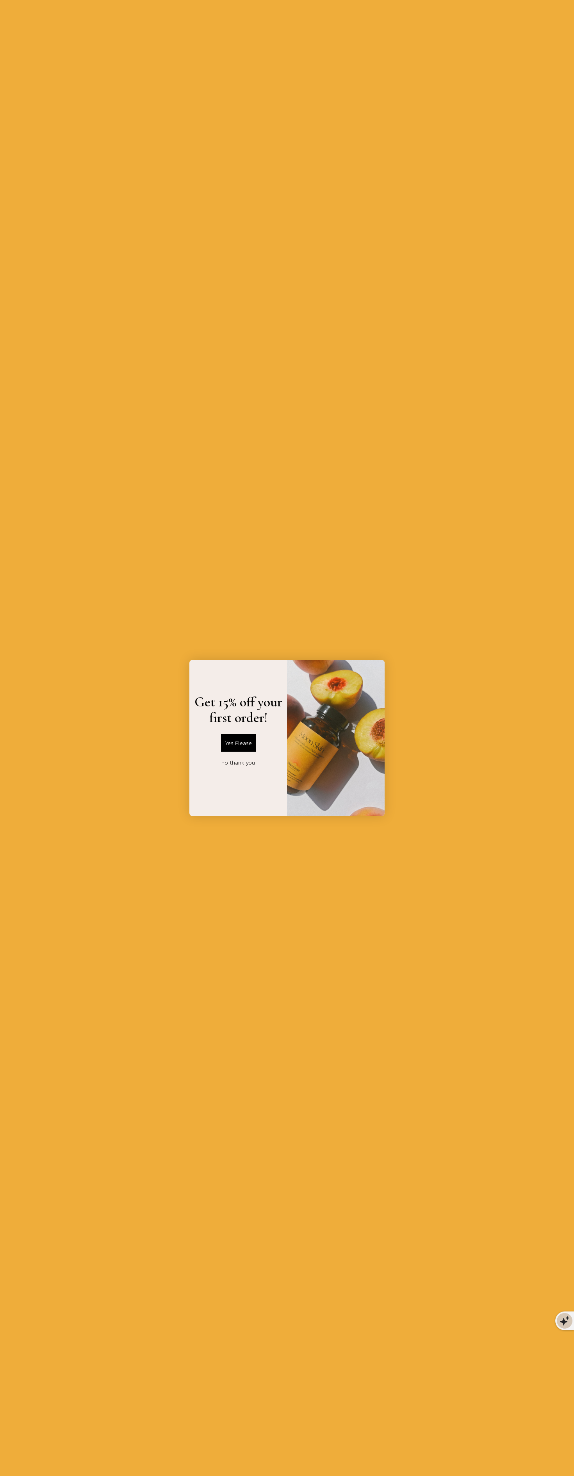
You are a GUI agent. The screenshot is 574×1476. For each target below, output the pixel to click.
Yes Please (238, 742)
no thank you (238, 762)
